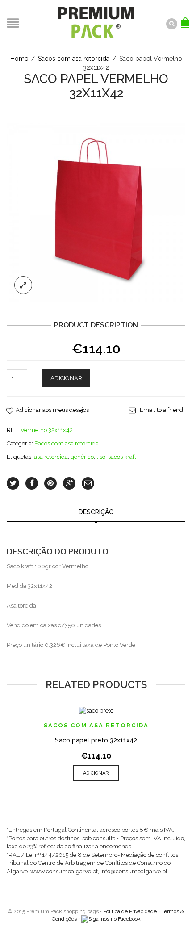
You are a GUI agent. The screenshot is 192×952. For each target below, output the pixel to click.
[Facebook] (31, 483)
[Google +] (69, 483)
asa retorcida (51, 456)
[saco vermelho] (96, 211)
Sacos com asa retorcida (73, 58)
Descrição (96, 512)
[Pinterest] (50, 483)
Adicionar (66, 378)
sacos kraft (122, 456)
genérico (82, 456)
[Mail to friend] (88, 483)
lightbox (23, 285)
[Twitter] (13, 483)
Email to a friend (161, 410)
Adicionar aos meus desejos (52, 410)
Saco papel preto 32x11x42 (96, 740)
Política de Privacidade (130, 911)
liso (100, 456)
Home (19, 58)
